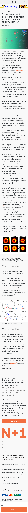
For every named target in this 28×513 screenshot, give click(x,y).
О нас (4, 442)
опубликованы (19, 70)
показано (9, 344)
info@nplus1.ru (14, 483)
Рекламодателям (8, 447)
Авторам (5, 450)
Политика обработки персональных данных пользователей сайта (12, 499)
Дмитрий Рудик (5, 399)
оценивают (13, 363)
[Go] (3, 2)
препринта (4, 74)
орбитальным (5, 206)
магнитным (14, 206)
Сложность (6, 445)
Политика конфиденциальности (22, 504)
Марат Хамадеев (5, 25)
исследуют (15, 362)
